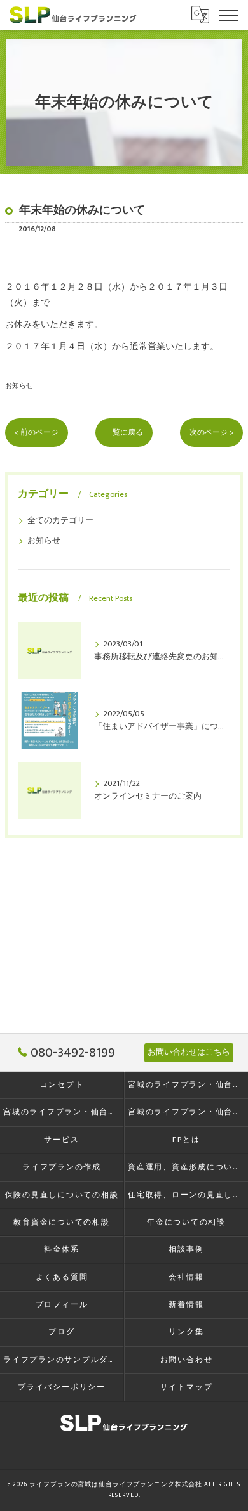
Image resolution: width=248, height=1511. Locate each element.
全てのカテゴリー (60, 520)
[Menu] (228, 15)
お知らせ (19, 386)
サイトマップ (186, 1387)
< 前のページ (37, 432)
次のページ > (211, 432)
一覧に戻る (124, 432)
